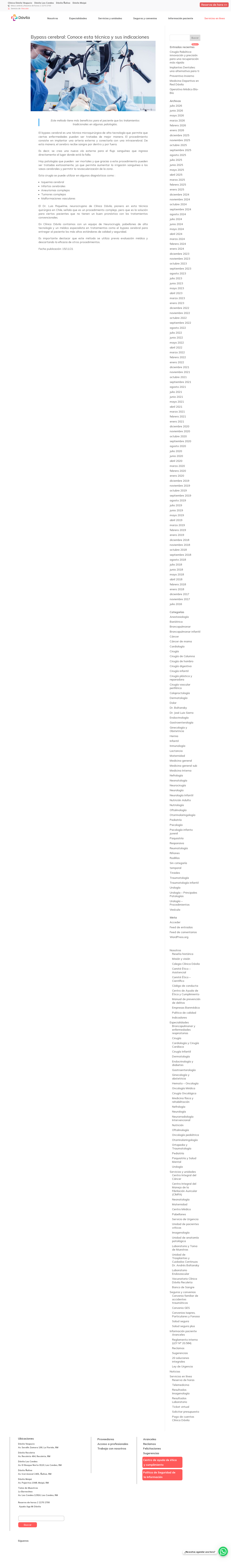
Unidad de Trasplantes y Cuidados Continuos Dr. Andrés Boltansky (185, 1260)
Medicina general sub (183, 765)
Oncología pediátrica (185, 1134)
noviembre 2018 (180, 544)
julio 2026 (176, 105)
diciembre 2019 (179, 480)
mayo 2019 (177, 515)
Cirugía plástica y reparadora (181, 677)
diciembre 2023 (179, 253)
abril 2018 (176, 579)
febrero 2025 (178, 184)
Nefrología (176, 775)
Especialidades (78, 18)
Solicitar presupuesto (185, 1411)
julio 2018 (176, 564)
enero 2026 (177, 130)
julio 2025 (176, 159)
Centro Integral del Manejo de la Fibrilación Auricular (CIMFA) (184, 1189)
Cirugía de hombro (181, 661)
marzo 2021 (177, 411)
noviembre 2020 (180, 431)
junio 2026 (176, 110)
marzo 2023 (177, 298)
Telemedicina (180, 1384)
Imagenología (181, 1232)
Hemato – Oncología (185, 1083)
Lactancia (176, 750)
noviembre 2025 (180, 140)
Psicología (176, 824)
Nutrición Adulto (180, 800)
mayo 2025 (177, 169)
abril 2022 (176, 347)
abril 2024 (176, 233)
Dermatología (178, 698)
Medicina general (181, 760)
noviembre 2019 (180, 485)
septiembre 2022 (180, 322)
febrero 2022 (178, 357)
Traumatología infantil (184, 882)
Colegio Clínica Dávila (186, 963)
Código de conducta (185, 985)
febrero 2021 (178, 416)
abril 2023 (176, 293)
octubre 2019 (178, 490)
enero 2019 (177, 535)
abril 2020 (176, 460)
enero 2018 (177, 589)
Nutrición (178, 1125)
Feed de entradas (181, 927)
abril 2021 (176, 406)
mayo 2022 (177, 342)
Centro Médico (181, 1209)
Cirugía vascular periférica (180, 686)
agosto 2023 (178, 273)
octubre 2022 (178, 317)
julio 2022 (176, 332)
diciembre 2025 (179, 135)
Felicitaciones (152, 1448)
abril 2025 (176, 174)
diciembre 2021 (179, 367)
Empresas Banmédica (186, 1007)
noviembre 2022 (180, 313)
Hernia (174, 736)
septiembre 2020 (180, 441)
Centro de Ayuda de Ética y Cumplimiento (185, 992)
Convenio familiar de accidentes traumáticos (185, 1299)
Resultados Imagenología (181, 1391)
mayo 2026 (177, 115)
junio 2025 (176, 164)
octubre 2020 (178, 436)
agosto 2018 (178, 559)
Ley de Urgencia (182, 1366)
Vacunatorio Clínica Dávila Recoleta (184, 1280)
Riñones (175, 853)
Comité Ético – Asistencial (181, 970)
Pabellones (179, 1214)
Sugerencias (180, 1353)
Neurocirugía (178, 785)
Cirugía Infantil (181, 1051)
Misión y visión (181, 958)
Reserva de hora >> (214, 4)
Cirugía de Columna (182, 656)
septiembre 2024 (180, 209)
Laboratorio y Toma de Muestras (184, 1247)
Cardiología (177, 646)
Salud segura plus (183, 1326)
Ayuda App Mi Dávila (30, 1506)
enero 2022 (177, 362)
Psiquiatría (177, 838)
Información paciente (180, 18)
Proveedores (105, 1439)
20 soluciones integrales (180, 1359)
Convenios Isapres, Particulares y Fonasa (186, 1314)
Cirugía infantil (179, 671)
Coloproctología (180, 693)
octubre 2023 (178, 263)
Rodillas (175, 858)
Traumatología (179, 877)
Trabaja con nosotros (111, 1448)
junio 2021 (176, 396)
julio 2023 (176, 278)
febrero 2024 (178, 243)
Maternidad (177, 755)
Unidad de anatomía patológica (185, 1239)
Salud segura (180, 1321)
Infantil (174, 741)
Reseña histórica (182, 954)
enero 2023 (177, 303)
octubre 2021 (178, 377)
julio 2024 (176, 219)
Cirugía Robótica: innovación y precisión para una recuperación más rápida (184, 57)
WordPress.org (179, 937)
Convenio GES (181, 1307)
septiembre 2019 (180, 495)
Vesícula (175, 909)
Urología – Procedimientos (180, 902)
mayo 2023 (177, 288)
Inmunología (177, 745)
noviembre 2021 (180, 372)
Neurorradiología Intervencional (182, 1118)
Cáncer (174, 636)
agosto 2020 (178, 446)
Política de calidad (184, 1012)
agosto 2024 (178, 214)
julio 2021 (176, 391)
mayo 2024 (177, 229)
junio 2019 (176, 510)
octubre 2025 (178, 145)
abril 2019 (176, 520)
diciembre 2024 (179, 194)
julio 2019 (176, 505)
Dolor (173, 702)
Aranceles (178, 1334)
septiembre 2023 (180, 268)
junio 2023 (176, 283)
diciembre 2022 (179, 308)
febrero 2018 (178, 584)
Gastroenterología (181, 722)
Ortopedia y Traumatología (181, 1146)
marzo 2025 (177, 179)
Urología (175, 887)
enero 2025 (177, 189)
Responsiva (177, 843)
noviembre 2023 (180, 258)
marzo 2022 (177, 352)
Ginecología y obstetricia (180, 1076)
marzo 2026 (177, 120)
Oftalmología (178, 810)
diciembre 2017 (179, 594)
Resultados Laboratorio (179, 1400)
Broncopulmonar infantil (185, 631)
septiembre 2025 (180, 150)
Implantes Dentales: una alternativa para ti (184, 69)
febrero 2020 (178, 470)
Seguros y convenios (145, 18)
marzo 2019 (177, 525)
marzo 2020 (177, 466)
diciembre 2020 (179, 426)
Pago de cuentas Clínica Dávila (183, 1418)
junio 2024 (176, 224)
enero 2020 (177, 475)
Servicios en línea (214, 18)
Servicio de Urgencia (185, 1219)
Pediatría (176, 819)
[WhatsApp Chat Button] (223, 1551)
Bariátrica (176, 621)
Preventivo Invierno (182, 75)
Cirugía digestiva (181, 666)
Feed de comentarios (183, 932)
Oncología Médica (183, 1088)
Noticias (175, 1371)
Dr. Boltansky (178, 707)
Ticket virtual (180, 1406)
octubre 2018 (178, 549)
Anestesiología (179, 616)
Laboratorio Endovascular (180, 1271)
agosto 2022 (178, 327)
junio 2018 (176, 569)
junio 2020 (176, 456)
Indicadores (179, 1017)
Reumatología (179, 848)
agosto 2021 (178, 386)
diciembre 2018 (179, 540)
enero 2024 (177, 248)
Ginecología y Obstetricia (178, 729)
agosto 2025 (178, 155)
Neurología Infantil (181, 795)
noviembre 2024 (180, 199)
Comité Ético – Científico (181, 979)
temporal (175, 868)
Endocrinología (179, 717)
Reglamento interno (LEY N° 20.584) (185, 1341)
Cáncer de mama (181, 641)
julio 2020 (176, 451)
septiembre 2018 (180, 554)
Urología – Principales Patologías (183, 894)
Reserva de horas (183, 1380)
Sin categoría (178, 863)
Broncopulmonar (180, 626)
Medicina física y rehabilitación (182, 1099)
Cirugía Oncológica (184, 1093)
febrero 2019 (178, 530)
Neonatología (178, 780)
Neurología (177, 790)
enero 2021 (177, 421)
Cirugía (174, 651)
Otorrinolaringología (182, 815)
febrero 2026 (178, 125)
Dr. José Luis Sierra (181, 712)
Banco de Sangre (183, 1287)
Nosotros (52, 18)
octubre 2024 (178, 204)
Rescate (25, 8)
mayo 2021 (177, 401)
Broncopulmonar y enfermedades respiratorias (183, 1029)
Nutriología (177, 805)
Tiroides (175, 872)
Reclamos (178, 1348)
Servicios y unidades (110, 18)
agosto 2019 (178, 500)
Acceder (175, 922)
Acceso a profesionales (112, 1444)
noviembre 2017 (180, 599)
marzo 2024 (177, 239)
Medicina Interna (180, 770)
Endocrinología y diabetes (182, 1063)
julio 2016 (176, 604)
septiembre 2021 (180, 382)
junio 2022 (176, 337)
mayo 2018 (177, 574)
